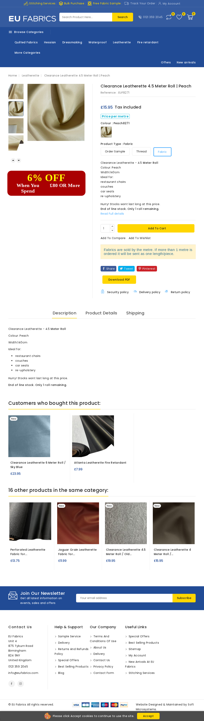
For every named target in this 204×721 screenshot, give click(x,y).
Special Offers (68, 660)
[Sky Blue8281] (38, 451)
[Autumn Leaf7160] (72, 538)
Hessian (50, 42)
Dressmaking (72, 42)
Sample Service (69, 636)
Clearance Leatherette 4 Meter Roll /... (172, 552)
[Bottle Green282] (104, 451)
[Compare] (169, 17)
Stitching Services (42, 3)
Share (110, 269)
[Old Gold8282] (126, 538)
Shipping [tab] (135, 313)
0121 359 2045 (153, 17)
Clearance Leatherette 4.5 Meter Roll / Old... (126, 552)
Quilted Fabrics (26, 42)
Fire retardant (148, 42)
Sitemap (134, 649)
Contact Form (103, 673)
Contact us (20, 626)
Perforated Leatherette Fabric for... (27, 552)
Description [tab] (64, 313)
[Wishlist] (179, 17)
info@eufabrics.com (23, 673)
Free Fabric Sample (104, 3)
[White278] (27, 538)
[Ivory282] (111, 451)
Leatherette (122, 42)
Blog (60, 673)
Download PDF (119, 280)
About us (99, 647)
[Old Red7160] (86, 538)
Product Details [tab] (101, 313)
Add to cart (156, 228)
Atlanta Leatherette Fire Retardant (100, 463)
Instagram (20, 683)
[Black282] (96, 451)
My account (137, 655)
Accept (148, 716)
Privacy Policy (102, 667)
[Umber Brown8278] (174, 538)
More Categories (27, 53)
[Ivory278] (19, 538)
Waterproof (97, 42)
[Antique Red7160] (65, 538)
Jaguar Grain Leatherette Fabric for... (77, 552)
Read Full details (112, 214)
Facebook (11, 683)
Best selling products (72, 667)
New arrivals (186, 62)
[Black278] (34, 538)
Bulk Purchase (71, 3)
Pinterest (149, 269)
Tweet (128, 269)
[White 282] (89, 451)
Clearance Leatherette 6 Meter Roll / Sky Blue (38, 465)
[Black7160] (79, 538)
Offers (166, 62)
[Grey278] (41, 538)
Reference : (109, 93)
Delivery (63, 643)
